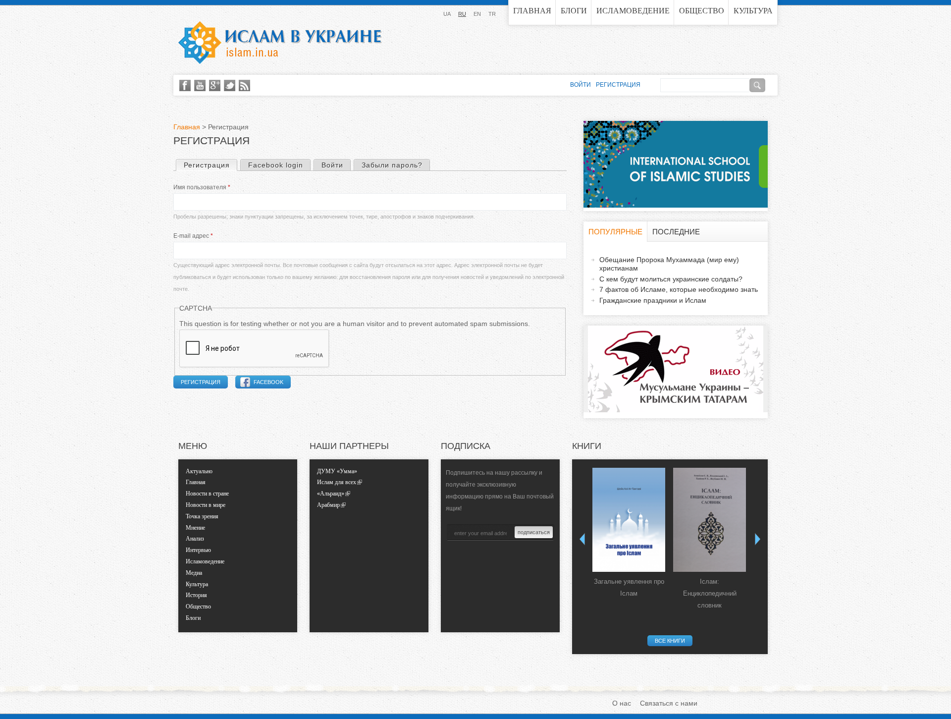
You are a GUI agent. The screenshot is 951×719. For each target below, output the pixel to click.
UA (447, 14)
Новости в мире (205, 504)
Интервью (198, 550)
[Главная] (279, 42)
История (196, 595)
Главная (532, 10)
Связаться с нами (668, 703)
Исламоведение (633, 10)
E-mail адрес (193, 235)
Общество (701, 10)
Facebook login (275, 165)
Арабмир (328, 504)
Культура (753, 10)
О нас (621, 703)
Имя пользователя (201, 187)
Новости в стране (207, 493)
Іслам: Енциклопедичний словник (710, 593)
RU (462, 14)
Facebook (268, 382)
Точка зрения (202, 516)
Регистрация (210, 165)
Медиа (194, 572)
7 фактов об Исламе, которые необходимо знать (678, 289)
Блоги (574, 10)
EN (477, 14)
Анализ (195, 538)
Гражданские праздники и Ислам (652, 300)
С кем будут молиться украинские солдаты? (670, 279)
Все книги (670, 641)
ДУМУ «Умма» (337, 471)
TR (492, 14)
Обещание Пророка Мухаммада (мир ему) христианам (669, 264)
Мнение (195, 527)
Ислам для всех (336, 482)
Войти (332, 165)
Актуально (199, 471)
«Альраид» (330, 493)
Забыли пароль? (392, 165)
